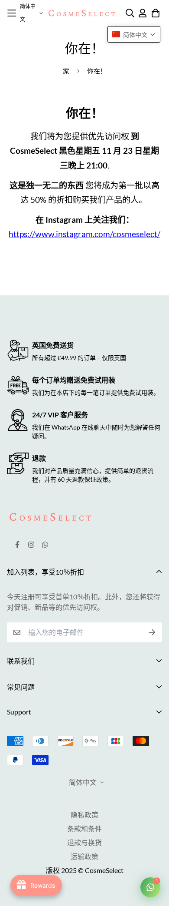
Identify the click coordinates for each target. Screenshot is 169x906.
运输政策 (84, 856)
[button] (134, 34)
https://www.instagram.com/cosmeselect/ (84, 234)
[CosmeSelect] (81, 13)
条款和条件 (84, 828)
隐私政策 (84, 814)
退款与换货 (84, 842)
